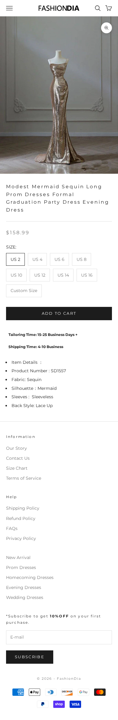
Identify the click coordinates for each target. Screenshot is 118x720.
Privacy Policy (21, 538)
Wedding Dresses (24, 597)
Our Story (16, 448)
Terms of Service (23, 478)
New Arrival (18, 557)
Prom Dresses (21, 567)
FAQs (12, 528)
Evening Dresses (23, 587)
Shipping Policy (22, 508)
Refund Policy (20, 518)
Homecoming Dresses (30, 577)
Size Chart (17, 468)
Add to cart (59, 313)
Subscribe (29, 656)
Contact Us (18, 458)
